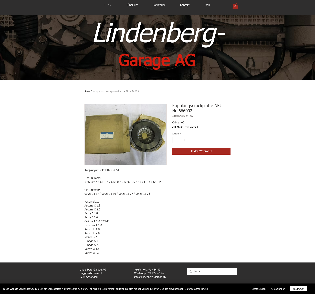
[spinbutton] (180, 140)
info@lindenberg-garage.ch (150, 277)
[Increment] (185, 140)
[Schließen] (311, 288)
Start (87, 91)
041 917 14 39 (151, 270)
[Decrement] (175, 140)
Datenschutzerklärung (196, 288)
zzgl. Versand (191, 127)
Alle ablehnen (278, 288)
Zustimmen (298, 288)
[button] (133, 5)
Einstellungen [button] (259, 288)
